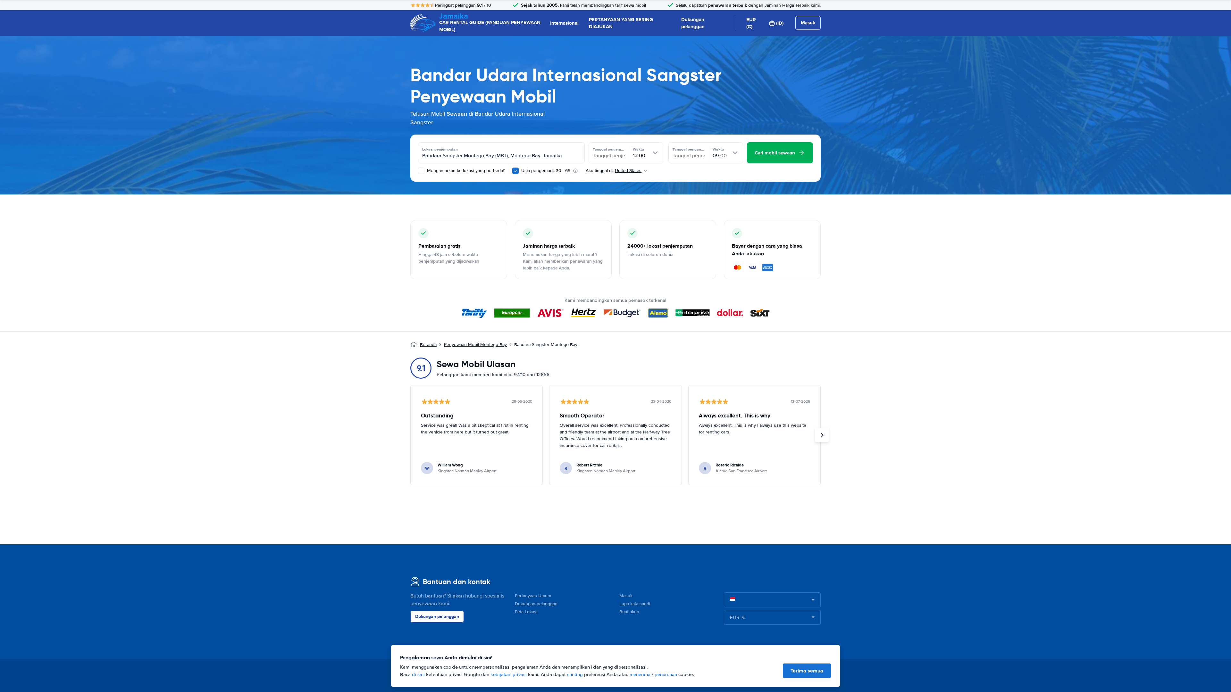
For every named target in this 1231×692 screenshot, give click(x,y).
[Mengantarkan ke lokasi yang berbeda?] (421, 171)
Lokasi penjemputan (440, 149)
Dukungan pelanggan (693, 23)
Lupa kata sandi (634, 603)
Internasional (564, 23)
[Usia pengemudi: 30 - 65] (515, 171)
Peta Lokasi (526, 611)
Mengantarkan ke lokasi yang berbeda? (465, 170)
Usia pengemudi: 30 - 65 (545, 170)
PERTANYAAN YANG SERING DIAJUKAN (621, 23)
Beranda (428, 344)
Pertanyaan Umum (533, 595)
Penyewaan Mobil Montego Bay (475, 344)
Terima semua (807, 670)
